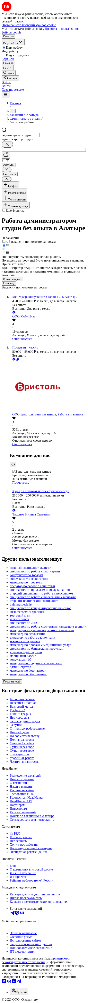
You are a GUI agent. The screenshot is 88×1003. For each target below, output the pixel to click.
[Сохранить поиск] (6, 155)
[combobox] (20, 135)
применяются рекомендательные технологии (36, 960)
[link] (9, 72)
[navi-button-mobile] (6, 94)
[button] (6, 82)
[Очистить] (7, 144)
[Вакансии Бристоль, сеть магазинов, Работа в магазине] (48, 387)
